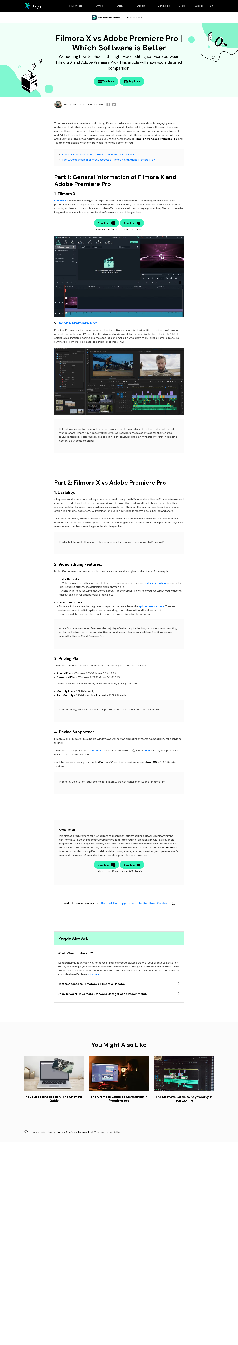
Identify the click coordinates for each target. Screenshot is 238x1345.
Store (182, 5)
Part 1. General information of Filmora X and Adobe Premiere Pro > (100, 154)
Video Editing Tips (42, 1131)
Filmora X (60, 200)
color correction (155, 583)
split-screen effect (151, 606)
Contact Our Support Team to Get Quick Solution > (136, 903)
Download (164, 5)
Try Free (108, 81)
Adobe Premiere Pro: (77, 323)
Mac (147, 750)
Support (199, 5)
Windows (96, 750)
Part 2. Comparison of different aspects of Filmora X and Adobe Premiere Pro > (108, 159)
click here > (94, 974)
